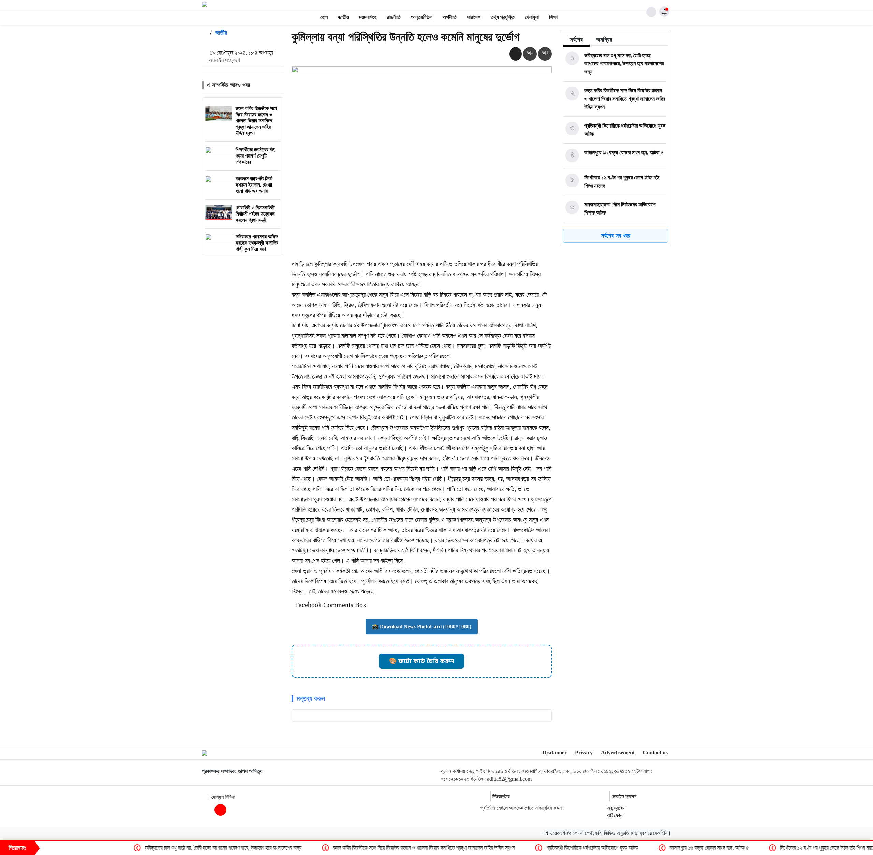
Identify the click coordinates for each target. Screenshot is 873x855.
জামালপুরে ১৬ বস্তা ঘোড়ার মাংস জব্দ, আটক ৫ (666, 848)
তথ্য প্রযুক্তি (503, 17)
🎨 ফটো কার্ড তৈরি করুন (421, 661)
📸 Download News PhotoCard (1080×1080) (421, 626)
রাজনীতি (394, 17)
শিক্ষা (553, 17)
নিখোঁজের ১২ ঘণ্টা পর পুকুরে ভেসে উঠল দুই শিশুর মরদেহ (786, 848)
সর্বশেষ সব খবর (615, 235)
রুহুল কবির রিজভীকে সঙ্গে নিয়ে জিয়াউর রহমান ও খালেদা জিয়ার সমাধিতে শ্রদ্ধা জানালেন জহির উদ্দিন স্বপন (380, 848)
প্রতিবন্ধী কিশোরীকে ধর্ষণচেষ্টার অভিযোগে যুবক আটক (549, 848)
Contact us (655, 752)
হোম (324, 17)
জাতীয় (343, 17)
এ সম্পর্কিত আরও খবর (228, 85)
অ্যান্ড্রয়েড (616, 808)
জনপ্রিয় (604, 39)
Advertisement (618, 752)
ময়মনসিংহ (367, 17)
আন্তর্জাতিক (421, 17)
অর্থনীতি (450, 17)
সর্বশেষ (576, 39)
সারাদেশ (473, 17)
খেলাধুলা (532, 17)
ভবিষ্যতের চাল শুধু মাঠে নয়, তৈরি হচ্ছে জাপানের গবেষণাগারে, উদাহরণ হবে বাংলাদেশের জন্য (180, 848)
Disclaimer (554, 752)
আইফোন (614, 815)
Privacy (584, 752)
